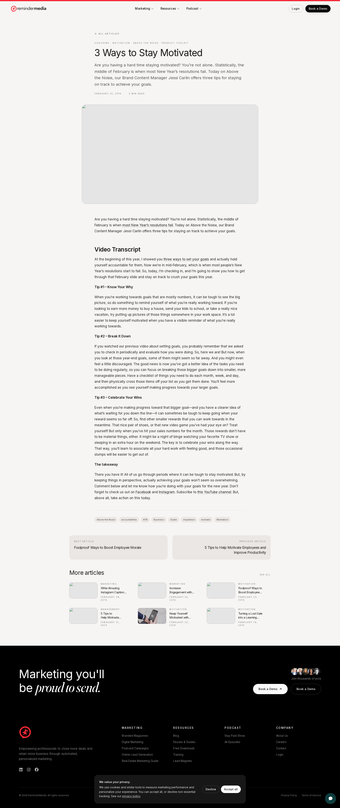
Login (279, 754)
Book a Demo (268, 689)
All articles (108, 33)
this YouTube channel (214, 492)
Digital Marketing (132, 742)
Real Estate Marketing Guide (140, 760)
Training (178, 754)
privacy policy (131, 796)
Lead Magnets (182, 760)
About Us (282, 735)
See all (265, 574)
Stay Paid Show (235, 735)
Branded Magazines (135, 735)
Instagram (167, 492)
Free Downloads (184, 748)
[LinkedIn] (21, 770)
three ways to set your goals (186, 259)
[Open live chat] (330, 798)
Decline (211, 789)
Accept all (231, 789)
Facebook (143, 492)
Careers (281, 742)
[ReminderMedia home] (28, 9)
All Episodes (232, 742)
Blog (176, 735)
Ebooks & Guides (184, 742)
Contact (281, 748)
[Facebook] (37, 770)
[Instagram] (29, 770)
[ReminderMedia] (25, 732)
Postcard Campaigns (135, 748)
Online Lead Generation (137, 754)
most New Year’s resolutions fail (147, 225)
